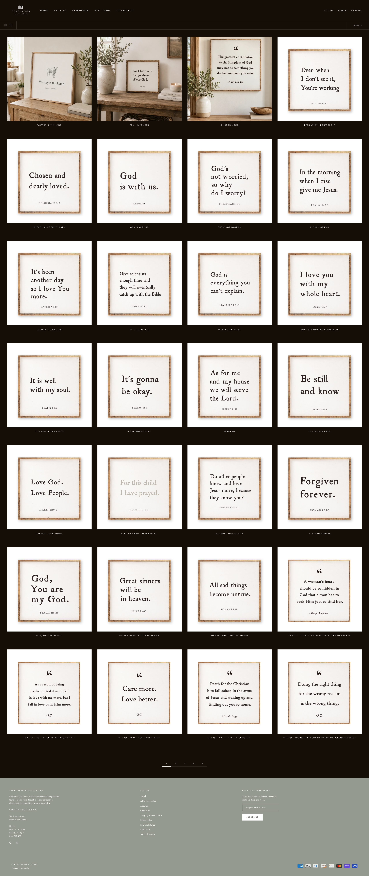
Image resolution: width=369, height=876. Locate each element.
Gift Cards (103, 10)
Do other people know (230, 533)
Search (342, 10)
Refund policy (146, 820)
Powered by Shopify (20, 868)
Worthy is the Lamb (49, 125)
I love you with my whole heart (320, 329)
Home (44, 10)
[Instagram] (10, 842)
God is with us (139, 227)
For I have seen (139, 125)
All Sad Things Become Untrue (229, 635)
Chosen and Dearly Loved (49, 227)
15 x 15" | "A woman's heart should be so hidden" (319, 635)
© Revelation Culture (25, 864)
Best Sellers (145, 829)
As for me (230, 431)
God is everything (229, 329)
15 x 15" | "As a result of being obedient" (49, 738)
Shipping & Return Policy (151, 815)
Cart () (356, 10)
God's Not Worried (229, 227)
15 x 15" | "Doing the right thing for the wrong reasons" (319, 738)
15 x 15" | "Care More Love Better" (139, 738)
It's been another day (49, 329)
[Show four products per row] (10, 25)
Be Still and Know (319, 431)
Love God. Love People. (49, 533)
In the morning (319, 227)
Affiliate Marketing (148, 801)
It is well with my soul (49, 431)
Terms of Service (147, 834)
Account (329, 10)
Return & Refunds (147, 824)
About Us (144, 805)
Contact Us (125, 10)
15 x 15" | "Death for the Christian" (229, 738)
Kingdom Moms (230, 125)
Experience (80, 10)
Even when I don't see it (319, 125)
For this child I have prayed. (139, 533)
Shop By (60, 10)
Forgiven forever (320, 533)
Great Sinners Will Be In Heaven (139, 635)
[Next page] (202, 763)
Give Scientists (139, 329)
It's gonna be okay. (139, 431)
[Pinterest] (17, 842)
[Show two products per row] (5, 25)
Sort (357, 25)
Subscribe (252, 817)
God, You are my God (49, 635)
